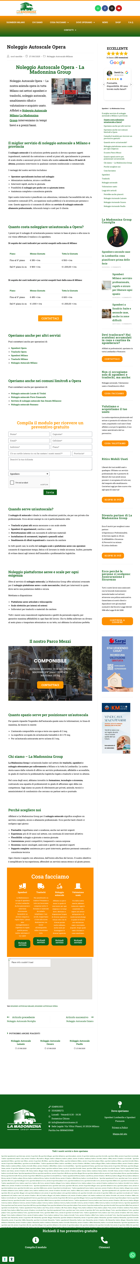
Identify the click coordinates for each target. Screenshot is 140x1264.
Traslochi (106, 178)
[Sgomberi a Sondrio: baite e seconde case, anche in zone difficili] (106, 313)
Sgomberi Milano (15, 22)
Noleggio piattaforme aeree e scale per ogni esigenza (118, 147)
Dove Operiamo (84, 22)
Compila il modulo (35, 1247)
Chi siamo (37, 22)
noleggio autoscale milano (22, 1006)
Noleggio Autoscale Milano (60, 56)
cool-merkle (16, 56)
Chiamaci (104, 1247)
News (105, 22)
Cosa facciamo (58, 22)
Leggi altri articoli (109, 190)
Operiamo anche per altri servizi (117, 126)
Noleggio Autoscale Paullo (80, 1042)
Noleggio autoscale (109, 182)
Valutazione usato (109, 186)
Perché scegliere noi (112, 166)
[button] (11, 673)
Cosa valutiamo (115, 443)
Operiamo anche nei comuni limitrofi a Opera (116, 131)
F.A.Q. (131, 22)
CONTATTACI (50, 693)
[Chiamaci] (104, 1240)
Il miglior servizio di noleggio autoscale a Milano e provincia (114, 114)
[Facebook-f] (105, 8)
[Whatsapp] (98, 8)
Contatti (69, 30)
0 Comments (116, 267)
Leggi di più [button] (112, 96)
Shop (118, 22)
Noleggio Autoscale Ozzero (50, 1042)
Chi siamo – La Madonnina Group (118, 162)
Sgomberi (106, 174)
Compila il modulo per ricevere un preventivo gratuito (118, 137)
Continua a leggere (117, 621)
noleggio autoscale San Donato (37, 400)
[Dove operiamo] (119, 1104)
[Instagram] (112, 8)
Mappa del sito (120, 1133)
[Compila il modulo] (35, 1240)
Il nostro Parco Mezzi (112, 152)
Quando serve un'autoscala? (115, 142)
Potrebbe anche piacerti (113, 194)
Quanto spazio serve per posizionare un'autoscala (114, 157)
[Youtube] (119, 8)
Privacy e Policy (120, 1127)
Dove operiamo (120, 1110)
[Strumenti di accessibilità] (11, 1259)
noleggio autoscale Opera (46, 1006)
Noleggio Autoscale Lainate (21, 1042)
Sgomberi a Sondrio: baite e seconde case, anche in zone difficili (121, 312)
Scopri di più (113, 499)
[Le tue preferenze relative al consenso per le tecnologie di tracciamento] (4, 1259)
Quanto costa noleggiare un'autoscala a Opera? (114, 120)
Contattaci (112, 359)
